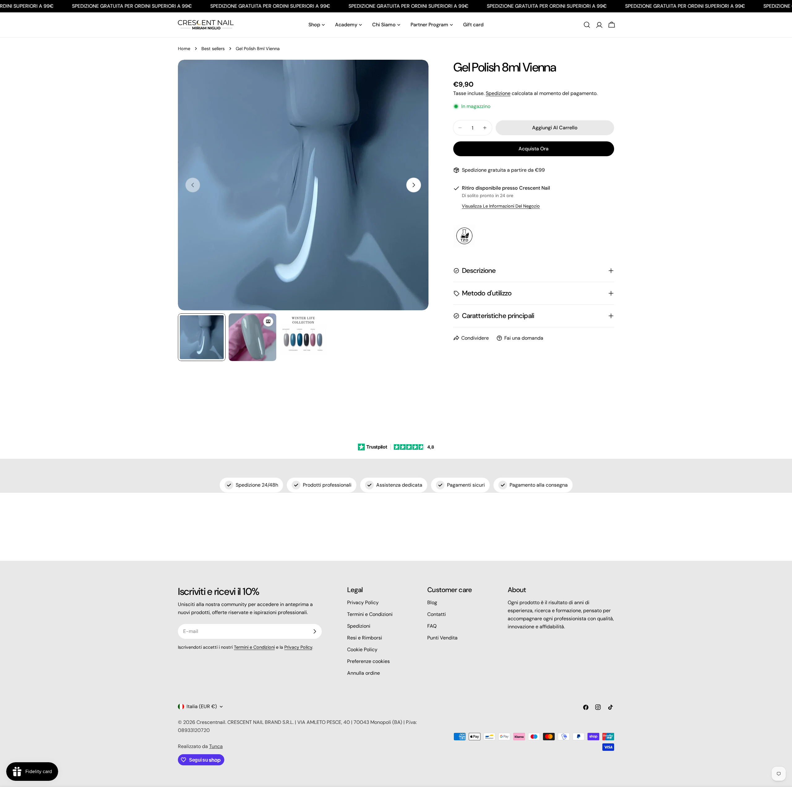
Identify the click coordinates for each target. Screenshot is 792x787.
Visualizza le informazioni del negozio (501, 206)
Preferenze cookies (368, 661)
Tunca (216, 746)
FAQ (432, 626)
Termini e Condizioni (254, 647)
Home (184, 48)
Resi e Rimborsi (364, 637)
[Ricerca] (587, 25)
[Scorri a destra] (413, 185)
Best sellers (213, 48)
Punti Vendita (442, 637)
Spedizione (498, 93)
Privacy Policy (298, 647)
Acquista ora (534, 148)
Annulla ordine (363, 673)
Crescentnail (210, 722)
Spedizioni (358, 626)
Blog (432, 602)
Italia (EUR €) (202, 706)
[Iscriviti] (314, 631)
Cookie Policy (362, 649)
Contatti (436, 614)
